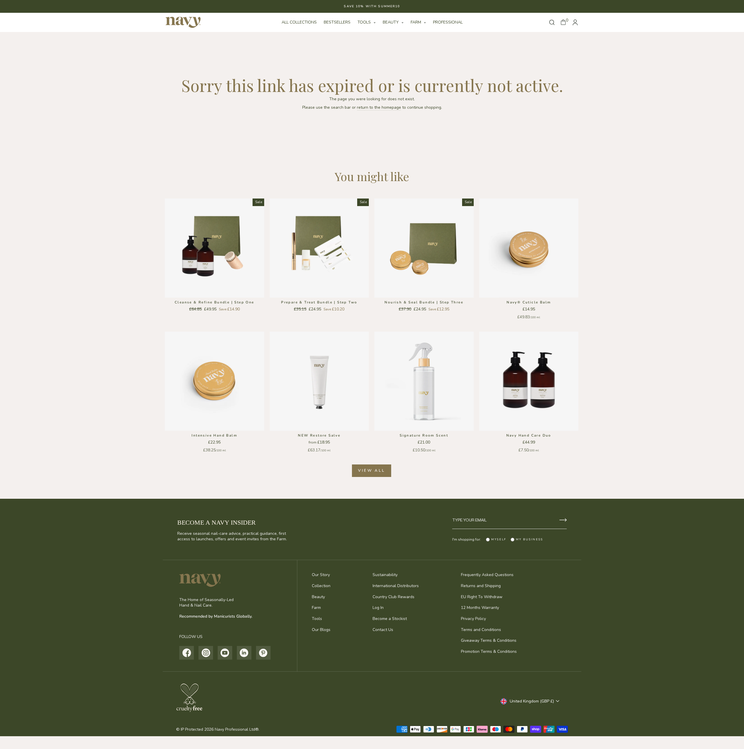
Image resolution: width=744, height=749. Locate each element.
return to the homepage (379, 107)
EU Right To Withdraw (481, 597)
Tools (364, 22)
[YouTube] (225, 653)
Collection (321, 586)
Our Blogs (321, 629)
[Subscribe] (563, 520)
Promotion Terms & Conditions (489, 651)
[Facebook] (186, 653)
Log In (378, 607)
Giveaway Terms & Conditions (488, 640)
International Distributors (396, 586)
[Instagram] (205, 653)
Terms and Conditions (481, 629)
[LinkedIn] (244, 653)
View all (371, 470)
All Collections (299, 22)
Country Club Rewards (393, 597)
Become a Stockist (390, 618)
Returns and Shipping (481, 586)
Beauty (391, 22)
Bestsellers (337, 22)
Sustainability (385, 575)
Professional (448, 22)
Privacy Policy (473, 618)
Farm (416, 22)
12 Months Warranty (480, 607)
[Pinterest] (263, 653)
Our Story (321, 575)
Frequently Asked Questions (487, 575)
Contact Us (383, 629)
